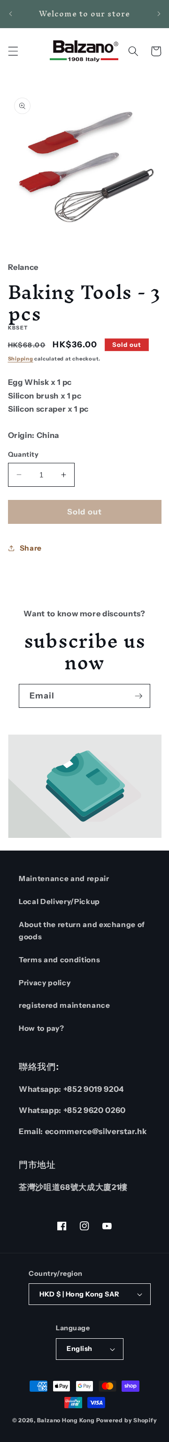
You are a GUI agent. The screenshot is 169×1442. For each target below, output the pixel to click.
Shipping (20, 358)
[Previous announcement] (10, 13)
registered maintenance (64, 1005)
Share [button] (31, 548)
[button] (12, 51)
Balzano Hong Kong (66, 1420)
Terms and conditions (59, 959)
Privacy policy (44, 982)
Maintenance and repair (64, 878)
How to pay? (41, 1028)
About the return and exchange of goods (82, 931)
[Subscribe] (138, 696)
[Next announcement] (158, 13)
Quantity (23, 454)
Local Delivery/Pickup (59, 901)
